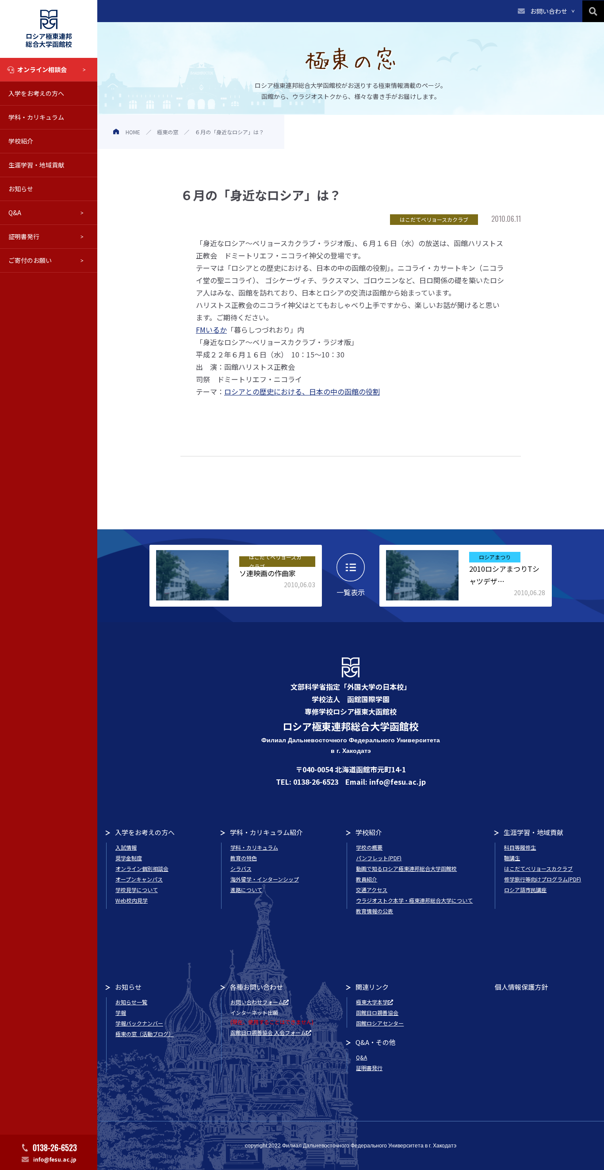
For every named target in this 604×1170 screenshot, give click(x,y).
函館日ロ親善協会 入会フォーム (268, 1032)
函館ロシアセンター (380, 1023)
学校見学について (136, 889)
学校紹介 (20, 141)
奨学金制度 (128, 858)
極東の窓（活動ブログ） (144, 1033)
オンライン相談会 (42, 69)
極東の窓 (167, 132)
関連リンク (372, 986)
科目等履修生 (520, 847)
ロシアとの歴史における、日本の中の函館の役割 (302, 391)
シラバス (241, 868)
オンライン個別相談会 (141, 868)
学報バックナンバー (139, 1023)
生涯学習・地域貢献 (36, 164)
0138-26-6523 (55, 1147)
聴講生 (512, 858)
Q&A (14, 212)
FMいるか (211, 329)
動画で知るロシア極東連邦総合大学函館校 (406, 868)
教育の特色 (243, 858)
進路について (246, 889)
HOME (133, 132)
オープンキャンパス (139, 879)
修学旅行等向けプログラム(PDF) (542, 879)
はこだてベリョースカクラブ (538, 868)
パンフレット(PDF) (378, 858)
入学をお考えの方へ (36, 93)
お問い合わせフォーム (256, 1002)
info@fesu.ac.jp (54, 1159)
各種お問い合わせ (256, 986)
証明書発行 (23, 236)
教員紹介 (366, 879)
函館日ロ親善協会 (377, 1012)
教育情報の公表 (374, 911)
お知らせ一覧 (131, 1002)
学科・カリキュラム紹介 (266, 832)
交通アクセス (371, 889)
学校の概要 (369, 847)
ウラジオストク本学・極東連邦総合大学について (414, 900)
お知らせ (20, 188)
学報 (120, 1012)
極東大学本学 (372, 1002)
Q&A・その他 (376, 1042)
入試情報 (126, 847)
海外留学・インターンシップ (264, 879)
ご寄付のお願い (30, 260)
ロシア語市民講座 (525, 889)
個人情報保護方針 (521, 986)
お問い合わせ (548, 11)
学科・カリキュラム (36, 117)
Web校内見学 (131, 900)
